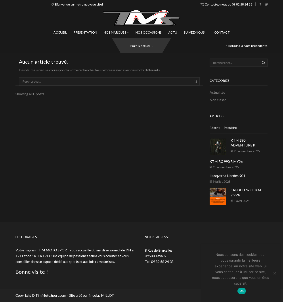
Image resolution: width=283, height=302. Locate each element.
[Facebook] (260, 4)
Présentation (85, 32)
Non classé (218, 100)
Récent (215, 127)
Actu (172, 32)
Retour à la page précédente (248, 45)
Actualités (217, 92)
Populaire (230, 127)
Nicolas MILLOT (101, 295)
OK (242, 291)
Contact (222, 32)
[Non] (274, 273)
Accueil (60, 32)
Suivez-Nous (194, 32)
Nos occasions (149, 32)
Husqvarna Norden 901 (227, 175)
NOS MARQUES (115, 32)
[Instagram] (266, 4)
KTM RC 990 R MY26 (226, 161)
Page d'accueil (140, 45)
